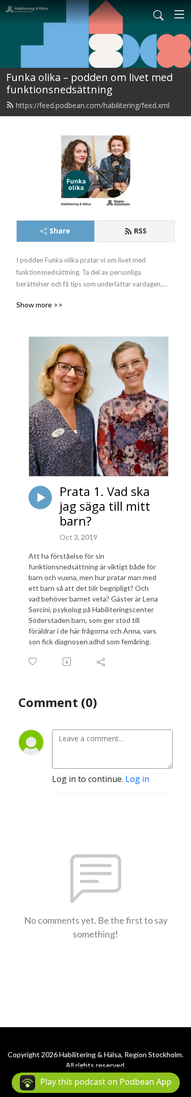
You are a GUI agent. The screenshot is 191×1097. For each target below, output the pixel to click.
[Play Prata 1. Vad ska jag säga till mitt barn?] (40, 497)
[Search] (158, 14)
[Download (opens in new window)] (67, 662)
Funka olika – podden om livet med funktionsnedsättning (89, 83)
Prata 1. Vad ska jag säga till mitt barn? (105, 506)
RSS (140, 231)
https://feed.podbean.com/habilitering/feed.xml (93, 105)
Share (59, 231)
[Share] (101, 661)
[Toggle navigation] (179, 14)
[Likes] (33, 661)
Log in (137, 779)
